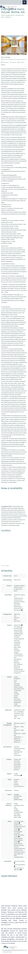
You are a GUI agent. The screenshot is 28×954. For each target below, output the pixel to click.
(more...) (3, 64)
